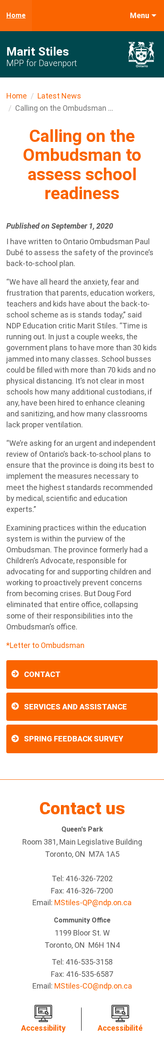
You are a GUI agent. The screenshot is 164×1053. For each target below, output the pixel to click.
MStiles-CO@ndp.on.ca (93, 985)
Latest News (59, 95)
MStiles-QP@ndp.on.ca (93, 902)
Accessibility (43, 1028)
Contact (42, 674)
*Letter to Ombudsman (45, 645)
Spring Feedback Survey (73, 738)
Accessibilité (120, 1028)
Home (16, 15)
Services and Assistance (75, 706)
